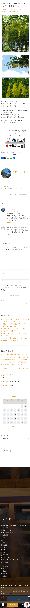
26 (11, 422)
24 (4, 422)
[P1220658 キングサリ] (15, 75)
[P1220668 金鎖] (15, 98)
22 (22, 418)
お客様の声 (4, 368)
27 (15, 422)
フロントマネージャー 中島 (14, 209)
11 (8, 414)
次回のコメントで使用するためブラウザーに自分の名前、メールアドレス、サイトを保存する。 (15, 288)
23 (25, 418)
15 (22, 414)
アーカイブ (4, 436)
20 (15, 418)
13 (15, 414)
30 (25, 422)
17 (4, 418)
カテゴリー (4, 448)
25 (8, 422)
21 (18, 418)
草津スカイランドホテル (9, 9)
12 (11, 414)
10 (4, 414)
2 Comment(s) (15, 11)
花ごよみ (19, 9)
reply (10, 222)
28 (18, 422)
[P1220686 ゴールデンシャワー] (15, 51)
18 (8, 418)
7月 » (17, 426)
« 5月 (12, 426)
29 (22, 422)
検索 (2, 300)
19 (11, 418)
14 (18, 414)
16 (25, 414)
